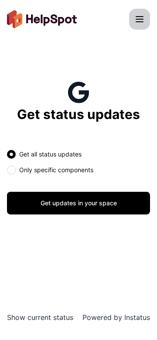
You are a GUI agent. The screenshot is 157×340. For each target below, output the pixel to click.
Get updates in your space (79, 203)
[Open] (139, 19)
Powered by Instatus (116, 317)
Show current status (40, 317)
